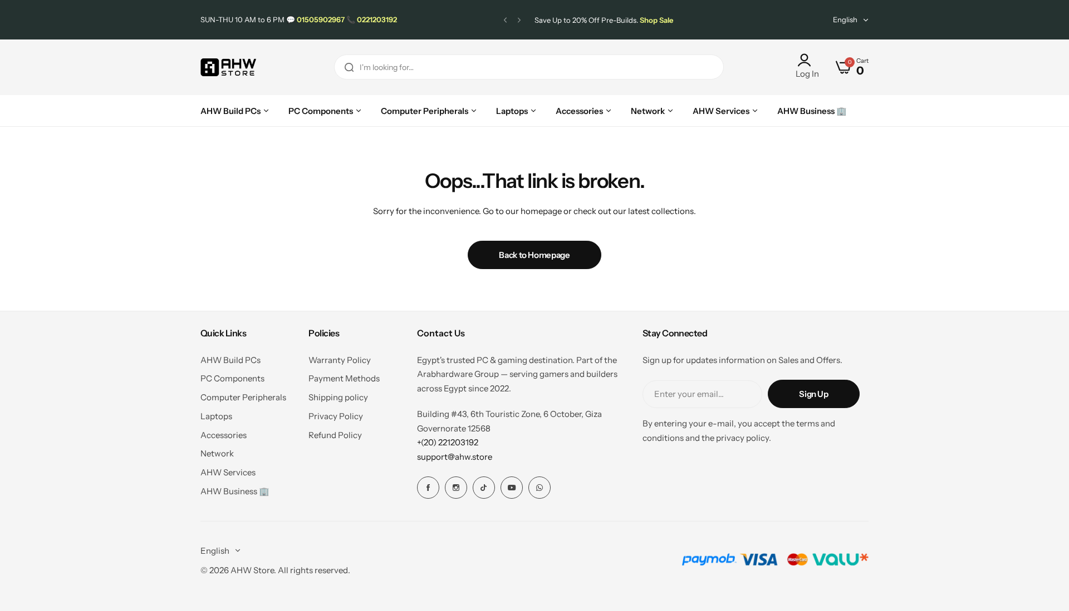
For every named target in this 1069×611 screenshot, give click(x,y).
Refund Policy (335, 435)
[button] (505, 19)
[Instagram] (456, 487)
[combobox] (529, 67)
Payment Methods (344, 378)
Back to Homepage (534, 255)
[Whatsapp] (539, 487)
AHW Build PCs (230, 360)
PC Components (232, 378)
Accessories (223, 435)
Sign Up (813, 394)
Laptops (216, 416)
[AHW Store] (228, 67)
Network (217, 453)
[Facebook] (428, 487)
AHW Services (228, 472)
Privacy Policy (335, 416)
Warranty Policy (339, 360)
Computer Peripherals (243, 397)
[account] (807, 60)
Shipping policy (338, 397)
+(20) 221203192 (447, 442)
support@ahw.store (454, 456)
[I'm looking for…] (349, 67)
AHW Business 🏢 (234, 491)
